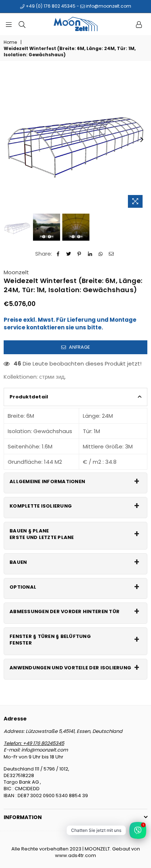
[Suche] (22, 24)
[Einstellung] (139, 24)
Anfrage (79, 347)
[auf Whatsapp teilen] (100, 253)
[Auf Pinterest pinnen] (79, 253)
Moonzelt (16, 272)
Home (10, 42)
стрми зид (52, 377)
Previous (9, 139)
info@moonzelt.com (108, 6)
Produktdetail (29, 396)
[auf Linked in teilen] (90, 253)
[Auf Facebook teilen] (58, 253)
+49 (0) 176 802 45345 (50, 6)
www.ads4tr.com (75, 855)
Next (141, 139)
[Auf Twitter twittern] (68, 253)
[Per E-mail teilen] (111, 253)
